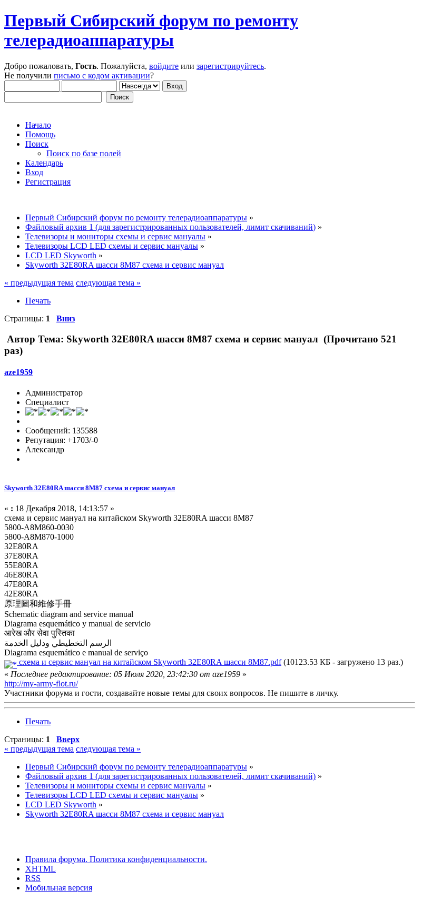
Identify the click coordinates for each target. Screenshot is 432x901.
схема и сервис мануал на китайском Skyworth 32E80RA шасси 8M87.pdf (149, 661)
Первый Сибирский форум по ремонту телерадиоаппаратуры (151, 30)
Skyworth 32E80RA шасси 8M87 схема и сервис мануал (89, 488)
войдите (164, 66)
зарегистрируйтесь (230, 66)
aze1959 (18, 372)
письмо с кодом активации (102, 75)
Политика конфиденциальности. (147, 859)
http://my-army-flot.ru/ (41, 683)
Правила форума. (56, 859)
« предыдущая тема (39, 282)
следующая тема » (108, 282)
